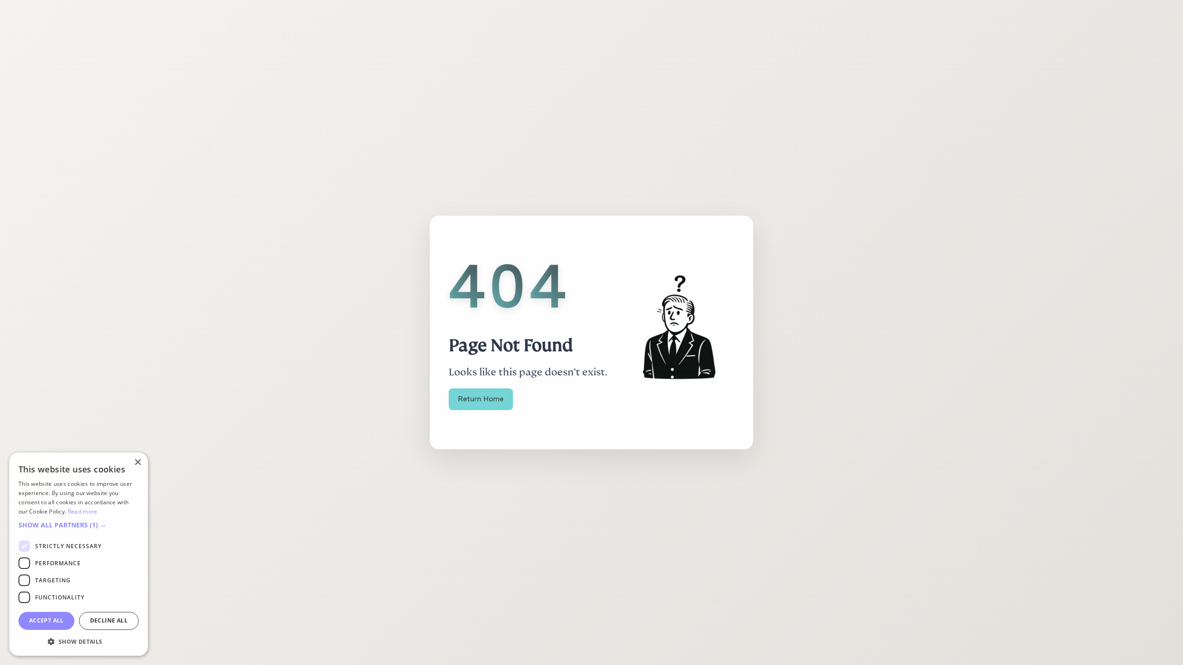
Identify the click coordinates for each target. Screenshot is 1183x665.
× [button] (137, 462)
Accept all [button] (46, 620)
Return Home (481, 398)
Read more (83, 511)
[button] (78, 525)
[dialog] (78, 554)
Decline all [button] (109, 620)
